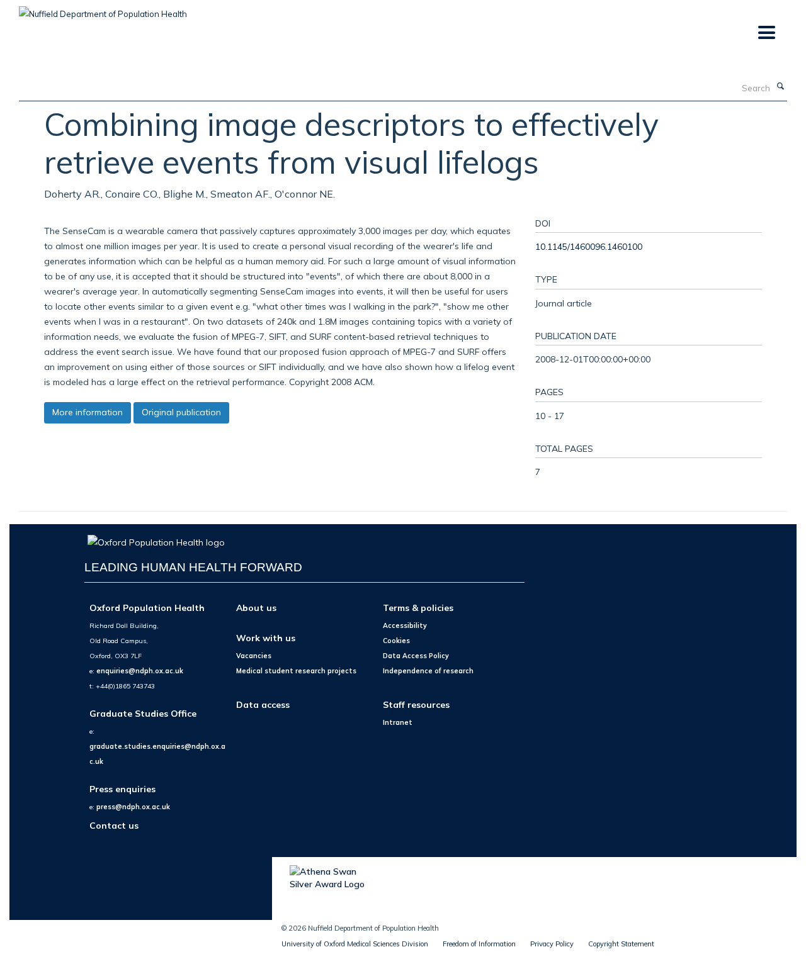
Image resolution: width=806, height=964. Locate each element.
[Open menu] (766, 33)
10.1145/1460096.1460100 (588, 246)
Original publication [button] (181, 412)
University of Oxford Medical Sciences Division (354, 943)
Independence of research (428, 670)
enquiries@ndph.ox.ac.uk (139, 670)
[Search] (780, 87)
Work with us (265, 637)
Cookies (396, 640)
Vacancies (253, 655)
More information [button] (87, 412)
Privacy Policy (552, 943)
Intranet (397, 722)
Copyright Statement (621, 943)
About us (256, 607)
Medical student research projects (296, 670)
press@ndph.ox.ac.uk (133, 806)
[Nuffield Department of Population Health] (103, 9)
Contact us (114, 825)
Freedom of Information (479, 943)
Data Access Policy (416, 655)
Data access (263, 704)
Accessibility (405, 625)
